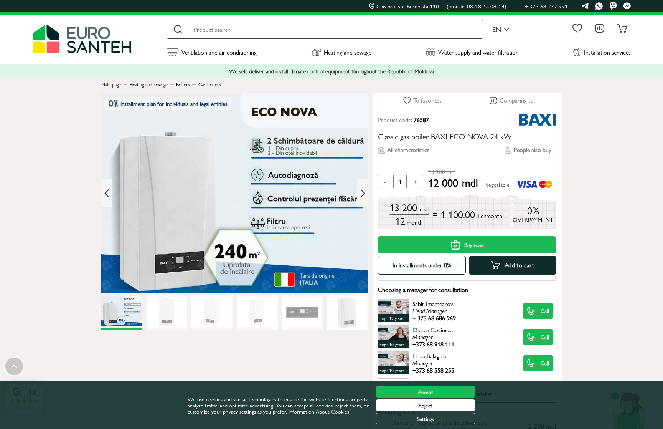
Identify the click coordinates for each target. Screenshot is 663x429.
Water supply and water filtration (478, 52)
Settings (425, 418)
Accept (425, 392)
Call (545, 311)
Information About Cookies (319, 411)
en (496, 29)
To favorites (427, 100)
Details (444, 310)
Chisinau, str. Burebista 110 (441, 6)
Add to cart (519, 264)
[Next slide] (362, 193)
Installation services (607, 52)
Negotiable (497, 184)
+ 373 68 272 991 (546, 6)
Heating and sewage (347, 52)
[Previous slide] (106, 193)
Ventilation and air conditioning (219, 52)
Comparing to (517, 100)
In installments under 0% (422, 264)
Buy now (473, 244)
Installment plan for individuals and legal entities (174, 103)
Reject (425, 405)
